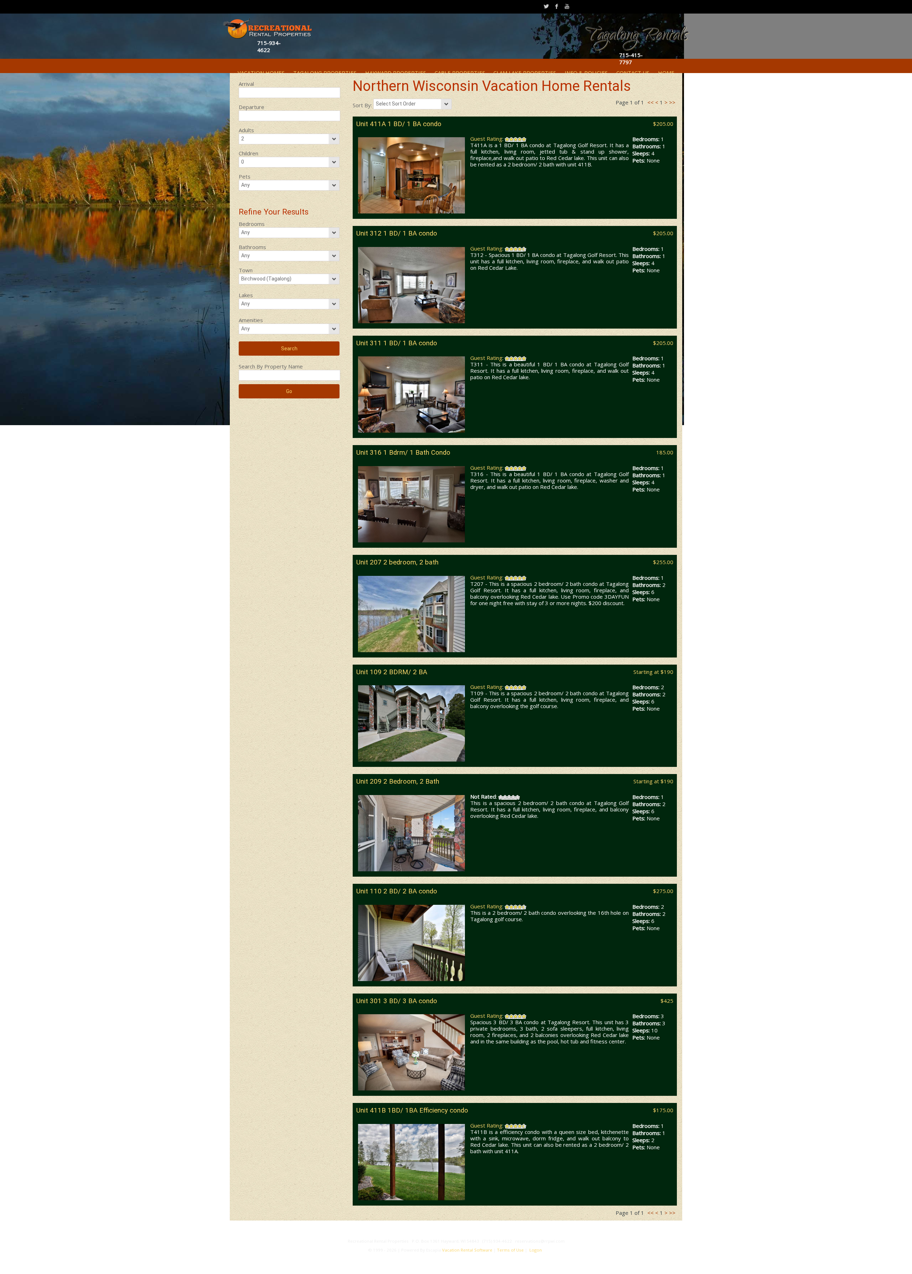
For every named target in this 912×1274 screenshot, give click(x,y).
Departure (251, 106)
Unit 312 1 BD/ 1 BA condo (396, 233)
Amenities (251, 320)
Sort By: (363, 105)
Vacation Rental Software (467, 1250)
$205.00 (663, 123)
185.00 (664, 452)
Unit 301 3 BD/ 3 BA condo (396, 1001)
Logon (535, 1250)
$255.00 (663, 562)
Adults (246, 130)
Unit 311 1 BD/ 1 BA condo (396, 343)
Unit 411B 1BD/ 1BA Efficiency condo (412, 1110)
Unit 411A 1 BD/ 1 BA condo (398, 124)
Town (246, 270)
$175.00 (663, 1110)
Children (248, 153)
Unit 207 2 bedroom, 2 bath (397, 562)
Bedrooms (252, 223)
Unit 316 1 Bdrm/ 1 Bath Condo (403, 453)
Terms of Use (510, 1250)
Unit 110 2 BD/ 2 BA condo (396, 891)
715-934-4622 (269, 46)
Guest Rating (486, 138)
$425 (666, 1000)
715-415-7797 (631, 58)
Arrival (246, 83)
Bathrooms (252, 247)
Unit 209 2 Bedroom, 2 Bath (397, 781)
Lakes (246, 295)
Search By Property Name (271, 366)
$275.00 (663, 890)
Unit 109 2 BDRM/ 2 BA (391, 672)
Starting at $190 (653, 671)
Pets (244, 176)
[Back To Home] (267, 27)
